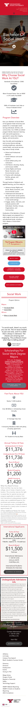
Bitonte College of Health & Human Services (12, 72)
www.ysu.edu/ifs (14, 560)
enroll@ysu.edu (14, 636)
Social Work (7, 310)
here (17, 514)
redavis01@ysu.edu (9, 254)
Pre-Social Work (9, 308)
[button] (14, 13)
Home (3, 72)
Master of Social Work (13, 221)
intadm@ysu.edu (14, 562)
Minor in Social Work (10, 315)
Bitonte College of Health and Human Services (14, 361)
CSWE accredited (19, 130)
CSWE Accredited (17, 83)
